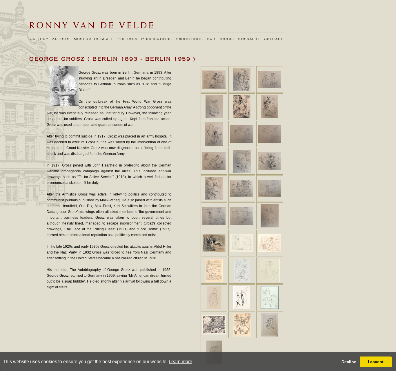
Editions (127, 39)
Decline (348, 361)
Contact (273, 39)
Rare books (220, 39)
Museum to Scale (94, 39)
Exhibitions (189, 39)
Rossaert (249, 39)
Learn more (180, 361)
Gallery (39, 39)
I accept (376, 361)
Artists (61, 39)
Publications (156, 39)
